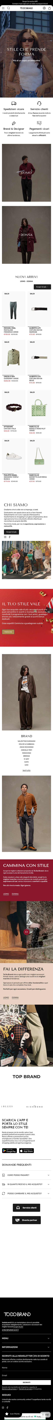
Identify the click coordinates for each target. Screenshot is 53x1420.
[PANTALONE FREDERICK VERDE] (14, 309)
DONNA (15, 894)
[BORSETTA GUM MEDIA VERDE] (39, 456)
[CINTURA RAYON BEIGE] (39, 357)
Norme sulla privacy (9, 1389)
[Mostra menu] (3, 8)
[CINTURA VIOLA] (14, 408)
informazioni (10, 1347)
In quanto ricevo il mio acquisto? (25, 1184)
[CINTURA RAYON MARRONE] (39, 309)
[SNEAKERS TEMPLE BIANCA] (14, 456)
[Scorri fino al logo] (16, 1106)
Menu (5, 1338)
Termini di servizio (25, 1389)
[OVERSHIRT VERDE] (14, 357)
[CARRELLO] (49, 8)
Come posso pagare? (18, 1175)
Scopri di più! (18, 1327)
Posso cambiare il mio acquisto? (25, 1193)
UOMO (6, 894)
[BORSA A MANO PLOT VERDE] (39, 408)
